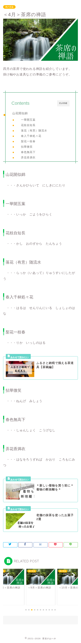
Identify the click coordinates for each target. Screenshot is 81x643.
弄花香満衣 (28, 157)
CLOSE (63, 103)
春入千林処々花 (31, 135)
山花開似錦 (20, 113)
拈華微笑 (27, 146)
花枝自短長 (28, 125)
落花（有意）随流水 (34, 130)
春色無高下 (28, 152)
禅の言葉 (9, 7)
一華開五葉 (28, 119)
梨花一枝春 (28, 141)
